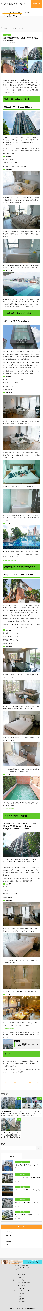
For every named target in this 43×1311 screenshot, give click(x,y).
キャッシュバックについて (21, 1291)
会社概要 (21, 1299)
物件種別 (21, 1277)
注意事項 (21, 1293)
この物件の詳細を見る (9, 560)
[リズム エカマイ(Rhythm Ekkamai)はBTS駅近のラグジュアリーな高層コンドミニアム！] (31, 1082)
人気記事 (11, 1156)
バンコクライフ (10, 1238)
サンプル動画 (21, 1285)
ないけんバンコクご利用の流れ (21, 1282)
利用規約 (21, 1296)
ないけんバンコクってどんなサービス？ (21, 1280)
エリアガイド (9, 1232)
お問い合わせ (21, 1301)
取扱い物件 (21, 1274)
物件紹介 (8, 1241)
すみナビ (8, 1235)
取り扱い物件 (28, 12)
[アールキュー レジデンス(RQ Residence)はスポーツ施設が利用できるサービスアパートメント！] (12, 1082)
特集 (7, 1244)
